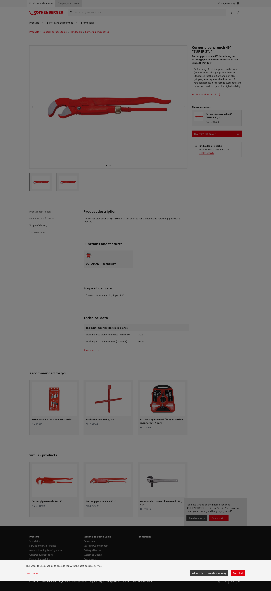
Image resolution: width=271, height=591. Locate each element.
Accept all (238, 573)
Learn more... (33, 573)
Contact (127, 581)
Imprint (93, 581)
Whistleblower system (143, 581)
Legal (101, 581)
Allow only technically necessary (209, 573)
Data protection (113, 581)
